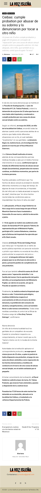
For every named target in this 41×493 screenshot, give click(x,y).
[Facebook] (4, 59)
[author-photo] (20, 450)
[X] (9, 59)
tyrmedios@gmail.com (25, 474)
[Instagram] (20, 483)
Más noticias (11, 13)
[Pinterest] (14, 59)
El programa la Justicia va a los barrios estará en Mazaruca (11, 429)
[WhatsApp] (19, 59)
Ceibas (4, 13)
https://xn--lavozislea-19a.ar (20, 456)
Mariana (7, 54)
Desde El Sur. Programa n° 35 (30, 428)
